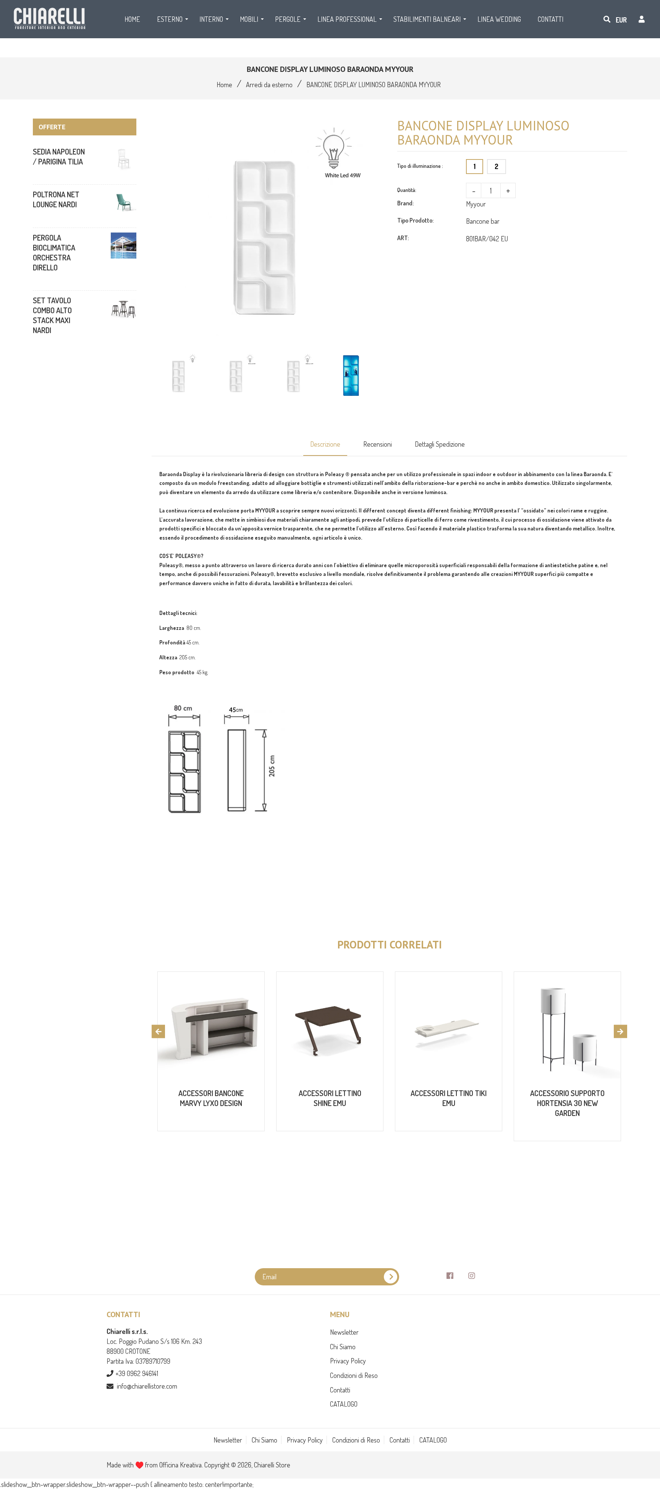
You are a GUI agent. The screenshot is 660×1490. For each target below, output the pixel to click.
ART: (403, 238)
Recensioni (377, 444)
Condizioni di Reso (354, 1375)
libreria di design (265, 474)
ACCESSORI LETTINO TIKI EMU (449, 1098)
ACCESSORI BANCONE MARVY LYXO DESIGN (211, 1098)
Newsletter (344, 1332)
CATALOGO (344, 1404)
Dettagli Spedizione (440, 444)
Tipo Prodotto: (415, 220)
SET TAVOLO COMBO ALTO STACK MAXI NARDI (52, 315)
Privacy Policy (348, 1361)
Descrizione (325, 444)
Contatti (340, 1390)
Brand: (405, 203)
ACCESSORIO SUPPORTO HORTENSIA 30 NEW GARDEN (567, 1103)
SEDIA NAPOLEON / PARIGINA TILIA (59, 156)
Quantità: (406, 190)
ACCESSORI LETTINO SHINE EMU (330, 1098)
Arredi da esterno (269, 84)
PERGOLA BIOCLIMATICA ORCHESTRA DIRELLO (54, 252)
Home (224, 84)
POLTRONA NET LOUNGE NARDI (56, 199)
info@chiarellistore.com (147, 1386)
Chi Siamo (343, 1346)
